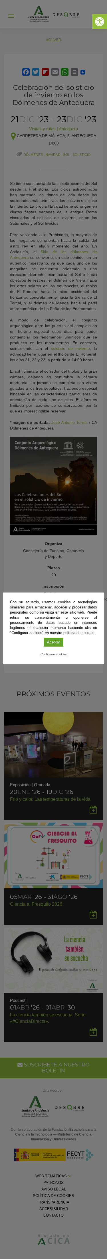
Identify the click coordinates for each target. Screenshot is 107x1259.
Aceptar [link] (53, 642)
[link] (99, 21)
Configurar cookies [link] (54, 654)
